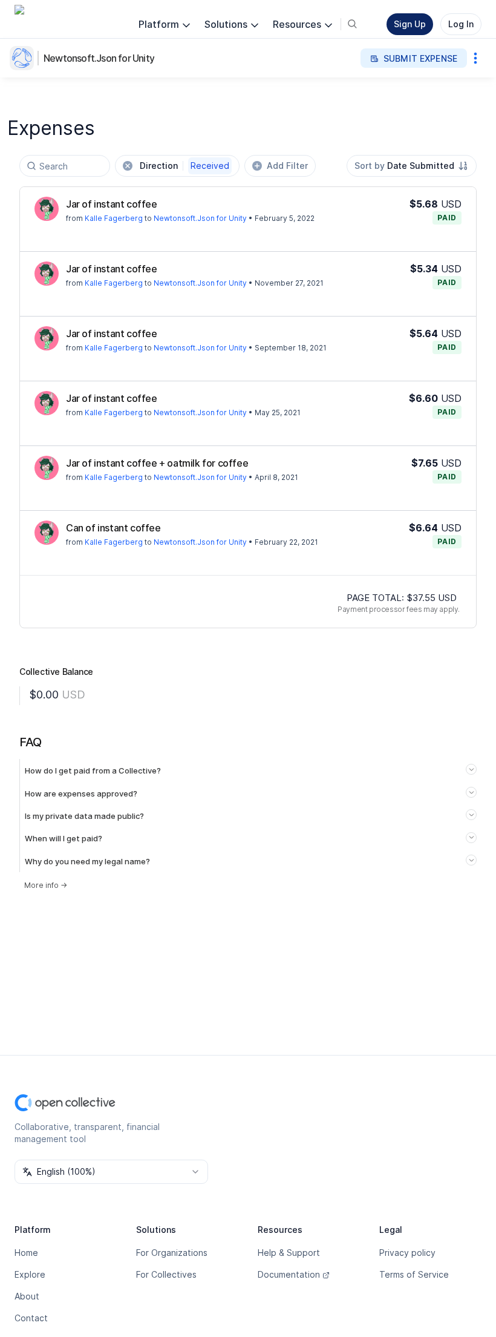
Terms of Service (414, 1274)
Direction (184, 165)
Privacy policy (407, 1252)
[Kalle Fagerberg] (46, 209)
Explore (30, 1274)
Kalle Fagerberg (114, 218)
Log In (461, 24)
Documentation (289, 1274)
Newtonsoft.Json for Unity (99, 58)
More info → (45, 885)
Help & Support (289, 1252)
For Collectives (166, 1274)
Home (26, 1252)
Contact (31, 1318)
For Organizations (171, 1252)
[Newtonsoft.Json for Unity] (24, 58)
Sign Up (410, 24)
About (27, 1296)
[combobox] (412, 166)
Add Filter (287, 165)
